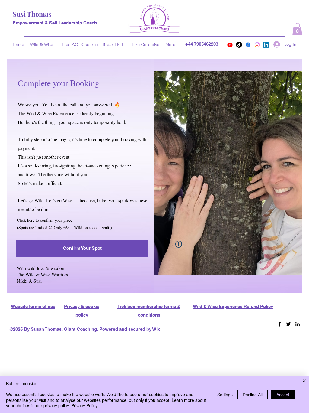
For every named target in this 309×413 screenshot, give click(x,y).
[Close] (304, 381)
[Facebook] (248, 45)
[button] (297, 29)
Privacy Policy (84, 405)
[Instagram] (257, 45)
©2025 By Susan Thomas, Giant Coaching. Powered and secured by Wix (85, 329)
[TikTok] (239, 45)
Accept (282, 395)
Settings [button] (225, 395)
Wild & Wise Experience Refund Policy (233, 306)
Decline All (253, 395)
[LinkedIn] (266, 45)
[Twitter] (288, 324)
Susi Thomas (32, 13)
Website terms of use (33, 306)
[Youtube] (230, 45)
